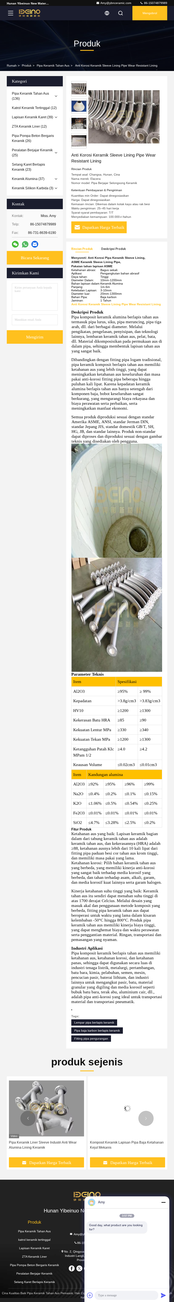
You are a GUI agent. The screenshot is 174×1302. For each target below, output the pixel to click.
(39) (32, 117)
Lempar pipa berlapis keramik (94, 1022)
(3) (32, 188)
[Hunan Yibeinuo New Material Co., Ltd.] (29, 13)
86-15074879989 (155, 3)
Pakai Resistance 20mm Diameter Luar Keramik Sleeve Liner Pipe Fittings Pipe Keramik (126, 1145)
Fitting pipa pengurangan (91, 1038)
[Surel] (35, 244)
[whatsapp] (25, 244)
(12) (34, 108)
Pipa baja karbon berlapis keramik (97, 1030)
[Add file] (90, 1295)
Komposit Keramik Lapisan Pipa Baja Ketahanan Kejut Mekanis (46, 1145)
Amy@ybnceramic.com (115, 3)
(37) (28, 179)
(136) (30, 96)
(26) (33, 138)
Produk (26, 65)
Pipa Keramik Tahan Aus (53, 65)
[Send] (163, 1295)
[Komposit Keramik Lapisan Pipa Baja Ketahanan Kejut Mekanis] (46, 1108)
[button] (28, 1118)
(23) (28, 167)
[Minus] (163, 1202)
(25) (32, 152)
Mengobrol (150, 13)
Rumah (12, 65)
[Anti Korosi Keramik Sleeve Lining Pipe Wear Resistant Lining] (124, 116)
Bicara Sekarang (35, 257)
